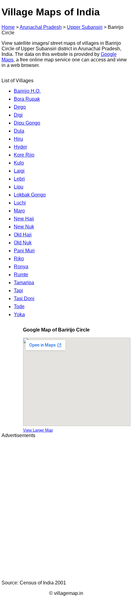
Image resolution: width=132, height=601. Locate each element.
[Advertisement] (66, 509)
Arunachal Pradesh (41, 27)
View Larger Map (38, 430)
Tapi (18, 290)
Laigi (19, 170)
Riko (19, 258)
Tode (19, 306)
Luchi (20, 202)
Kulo (19, 162)
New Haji (24, 218)
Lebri (19, 178)
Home (8, 27)
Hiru (18, 139)
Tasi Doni (24, 298)
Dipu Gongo (27, 123)
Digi (18, 115)
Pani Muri (24, 250)
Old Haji (23, 234)
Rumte (21, 274)
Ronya (21, 266)
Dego (20, 107)
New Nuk (24, 226)
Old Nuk (23, 242)
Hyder (20, 146)
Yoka (19, 314)
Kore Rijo (24, 154)
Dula (19, 131)
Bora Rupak (27, 99)
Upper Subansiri (85, 27)
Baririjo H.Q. (27, 91)
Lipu (18, 186)
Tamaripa (24, 282)
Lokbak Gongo (30, 194)
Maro (19, 210)
